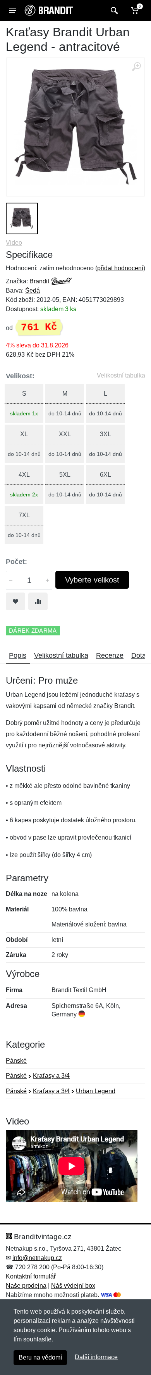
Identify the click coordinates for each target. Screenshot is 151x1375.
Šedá (32, 290)
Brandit (39, 281)
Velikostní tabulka (121, 375)
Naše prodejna (26, 1285)
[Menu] (13, 10)
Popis (17, 655)
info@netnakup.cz (37, 1258)
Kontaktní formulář (31, 1276)
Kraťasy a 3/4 (51, 1075)
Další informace (96, 1357)
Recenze (110, 655)
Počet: (16, 562)
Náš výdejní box (73, 1285)
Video (14, 242)
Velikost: (20, 376)
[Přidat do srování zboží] (38, 601)
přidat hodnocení (120, 268)
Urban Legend (95, 1091)
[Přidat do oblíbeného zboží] (15, 601)
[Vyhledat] (113, 10)
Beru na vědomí (40, 1357)
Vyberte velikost (92, 580)
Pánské (16, 1060)
